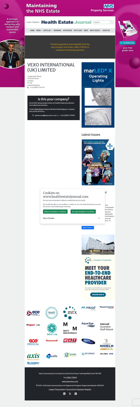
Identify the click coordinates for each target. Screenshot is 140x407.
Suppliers (78, 30)
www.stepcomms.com (70, 381)
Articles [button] (47, 30)
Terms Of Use (71, 389)
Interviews (67, 30)
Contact (51, 389)
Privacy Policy (60, 389)
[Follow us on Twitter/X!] (70, 393)
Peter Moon (39, 109)
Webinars (57, 30)
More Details (48, 218)
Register (36, 22)
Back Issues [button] (95, 30)
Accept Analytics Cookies (83, 211)
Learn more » (88, 228)
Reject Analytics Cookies (55, 211)
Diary (86, 30)
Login (28, 22)
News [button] (38, 30)
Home (32, 30)
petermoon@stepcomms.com (46, 115)
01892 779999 (71, 378)
